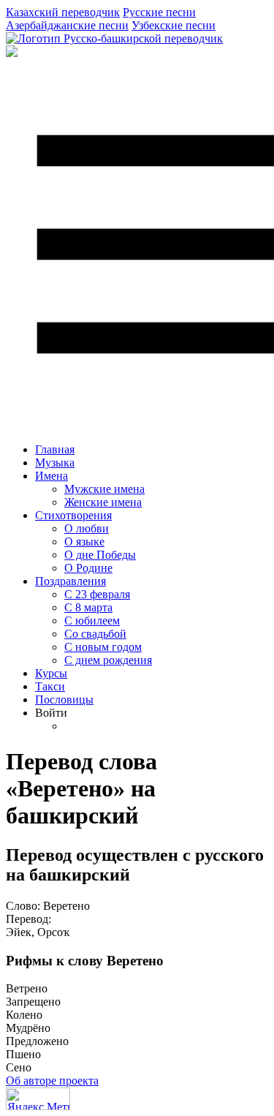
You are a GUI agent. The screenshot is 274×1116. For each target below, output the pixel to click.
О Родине (88, 568)
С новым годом (103, 647)
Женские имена (103, 502)
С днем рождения (108, 660)
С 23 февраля (97, 594)
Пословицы (64, 699)
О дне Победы (100, 554)
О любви (86, 528)
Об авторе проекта (52, 1080)
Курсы (51, 673)
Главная (55, 449)
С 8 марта (88, 607)
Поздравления (70, 581)
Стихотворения (73, 515)
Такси (50, 686)
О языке (84, 541)
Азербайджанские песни (67, 25)
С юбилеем (92, 620)
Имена (51, 476)
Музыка (55, 462)
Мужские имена (104, 489)
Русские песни (159, 12)
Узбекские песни (174, 25)
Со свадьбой (95, 633)
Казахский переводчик (63, 12)
